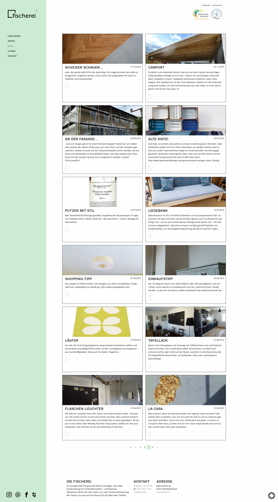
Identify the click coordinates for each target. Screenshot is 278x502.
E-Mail (117, 156)
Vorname (118, 137)
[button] (271, 495)
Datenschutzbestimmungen (128, 174)
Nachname (119, 146)
